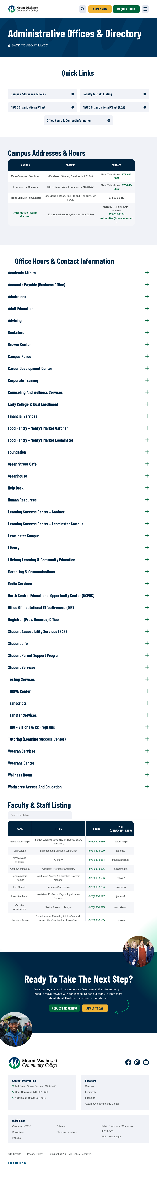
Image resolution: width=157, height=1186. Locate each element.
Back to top (15, 1163)
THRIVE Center (19, 691)
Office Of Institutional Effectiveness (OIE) (41, 607)
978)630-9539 (97, 850)
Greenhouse (17, 476)
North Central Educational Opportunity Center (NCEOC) (51, 595)
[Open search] (82, 9)
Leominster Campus (24, 536)
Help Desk (16, 488)
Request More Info (64, 1008)
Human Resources (22, 500)
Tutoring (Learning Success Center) (37, 739)
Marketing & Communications (31, 571)
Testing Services (21, 679)
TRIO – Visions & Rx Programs (31, 727)
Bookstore (16, 332)
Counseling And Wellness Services (35, 392)
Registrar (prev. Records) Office (33, 619)
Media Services (20, 583)
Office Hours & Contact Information (69, 120)
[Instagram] (137, 1063)
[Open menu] (145, 9)
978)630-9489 (97, 841)
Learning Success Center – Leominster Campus (45, 524)
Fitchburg (90, 1098)
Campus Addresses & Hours (28, 94)
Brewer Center (19, 344)
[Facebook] (128, 1063)
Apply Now (100, 9)
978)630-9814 (97, 860)
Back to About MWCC (30, 45)
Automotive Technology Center (102, 1103)
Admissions (17, 296)
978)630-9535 (97, 920)
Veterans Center (21, 763)
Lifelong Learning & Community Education (41, 559)
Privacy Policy (34, 1154)
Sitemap (61, 1126)
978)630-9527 (97, 896)
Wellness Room (20, 775)
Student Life (18, 643)
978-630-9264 (116, 214)
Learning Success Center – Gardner (36, 512)
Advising (15, 320)
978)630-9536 (97, 878)
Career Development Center (30, 368)
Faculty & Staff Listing (97, 94)
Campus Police (19, 356)
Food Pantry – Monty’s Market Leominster (40, 440)
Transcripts (17, 703)
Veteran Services (22, 751)
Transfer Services (22, 715)
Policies (16, 1138)
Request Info (126, 9)
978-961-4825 (30, 1098)
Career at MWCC (21, 1126)
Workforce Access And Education (35, 787)
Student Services (22, 667)
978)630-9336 (97, 869)
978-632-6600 (31, 1092)
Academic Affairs (22, 272)
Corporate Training (23, 380)
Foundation (17, 452)
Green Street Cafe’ (22, 464)
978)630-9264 (97, 887)
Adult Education (20, 308)
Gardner (89, 1086)
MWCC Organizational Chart (28, 107)
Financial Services (22, 416)
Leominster (91, 1092)
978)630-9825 (97, 907)
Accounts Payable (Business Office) (36, 284)
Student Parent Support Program (34, 655)
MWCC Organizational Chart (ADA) (104, 107)
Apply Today (94, 1008)
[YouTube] (146, 1063)
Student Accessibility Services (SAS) (37, 631)
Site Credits (14, 1154)
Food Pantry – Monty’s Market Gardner (38, 428)
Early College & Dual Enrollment (33, 404)
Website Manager (111, 1136)
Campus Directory (67, 1132)
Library (13, 547)
